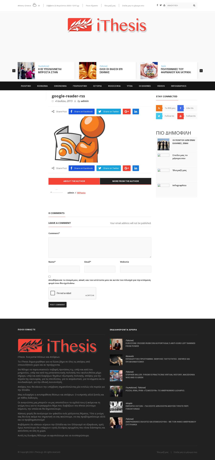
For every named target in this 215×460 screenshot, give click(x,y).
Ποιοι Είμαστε (92, 5)
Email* (87, 261)
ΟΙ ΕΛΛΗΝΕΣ (145, 85)
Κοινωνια (42, 85)
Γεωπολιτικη (80, 85)
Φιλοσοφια (114, 85)
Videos (161, 85)
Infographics (178, 85)
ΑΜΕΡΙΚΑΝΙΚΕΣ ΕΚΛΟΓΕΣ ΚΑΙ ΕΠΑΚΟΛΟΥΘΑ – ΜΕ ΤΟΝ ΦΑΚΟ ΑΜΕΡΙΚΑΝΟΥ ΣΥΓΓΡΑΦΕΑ (161, 423)
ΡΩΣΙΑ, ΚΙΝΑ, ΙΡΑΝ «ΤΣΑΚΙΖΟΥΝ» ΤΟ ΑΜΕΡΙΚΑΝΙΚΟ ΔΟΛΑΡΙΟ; (155, 390)
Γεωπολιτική (43, 66)
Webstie (124, 261)
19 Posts (81, 192)
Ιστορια (97, 85)
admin (84, 101)
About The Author (74, 181)
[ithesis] (107, 23)
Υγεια (130, 85)
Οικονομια (60, 85)
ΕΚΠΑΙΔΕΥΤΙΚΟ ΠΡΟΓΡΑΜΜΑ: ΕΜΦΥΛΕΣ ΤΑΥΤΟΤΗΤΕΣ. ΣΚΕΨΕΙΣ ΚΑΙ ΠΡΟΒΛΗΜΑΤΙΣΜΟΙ (158, 360)
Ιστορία (129, 403)
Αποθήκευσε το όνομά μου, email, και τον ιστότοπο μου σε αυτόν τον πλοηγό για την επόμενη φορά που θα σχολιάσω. (99, 282)
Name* (52, 261)
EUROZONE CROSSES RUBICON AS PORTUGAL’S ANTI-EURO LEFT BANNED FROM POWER (160, 344)
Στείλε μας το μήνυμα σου (133, 5)
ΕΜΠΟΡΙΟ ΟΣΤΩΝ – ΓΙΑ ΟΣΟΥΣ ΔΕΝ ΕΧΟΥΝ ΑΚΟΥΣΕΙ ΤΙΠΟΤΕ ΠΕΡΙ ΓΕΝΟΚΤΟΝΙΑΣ (157, 407)
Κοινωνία (129, 356)
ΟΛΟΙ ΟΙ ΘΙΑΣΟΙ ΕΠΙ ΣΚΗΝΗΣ (111, 71)
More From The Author (125, 181)
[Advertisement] (107, 50)
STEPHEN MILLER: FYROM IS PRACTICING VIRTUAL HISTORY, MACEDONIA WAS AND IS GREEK (160, 376)
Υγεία (163, 66)
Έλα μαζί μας (110, 5)
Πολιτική (103, 66)
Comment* (54, 233)
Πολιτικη (26, 85)
